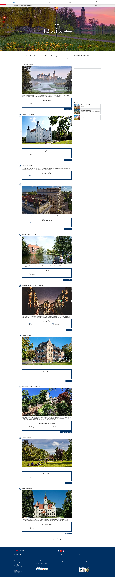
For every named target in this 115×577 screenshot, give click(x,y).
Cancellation (81, 559)
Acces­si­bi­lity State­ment (39, 559)
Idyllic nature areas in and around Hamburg (87, 117)
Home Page (16, 5)
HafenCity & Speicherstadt (55, 324)
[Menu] (85, 569)
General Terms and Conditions (40, 561)
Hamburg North (54, 426)
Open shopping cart (99, 1)
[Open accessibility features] (97, 1)
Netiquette (80, 562)
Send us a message (17, 562)
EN (102, 1)
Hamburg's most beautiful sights (87, 111)
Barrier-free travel (98, 5)
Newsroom (59, 559)
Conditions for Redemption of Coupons (41, 563)
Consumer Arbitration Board (40, 562)
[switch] (84, 571)
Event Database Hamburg (83, 561)
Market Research (60, 560)
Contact (101, 3)
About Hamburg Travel (39, 560)
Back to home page (35, 551)
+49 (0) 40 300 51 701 (19, 564)
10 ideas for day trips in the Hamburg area (87, 106)
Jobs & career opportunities (62, 561)
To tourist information (17, 560)
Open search (101, 1)
